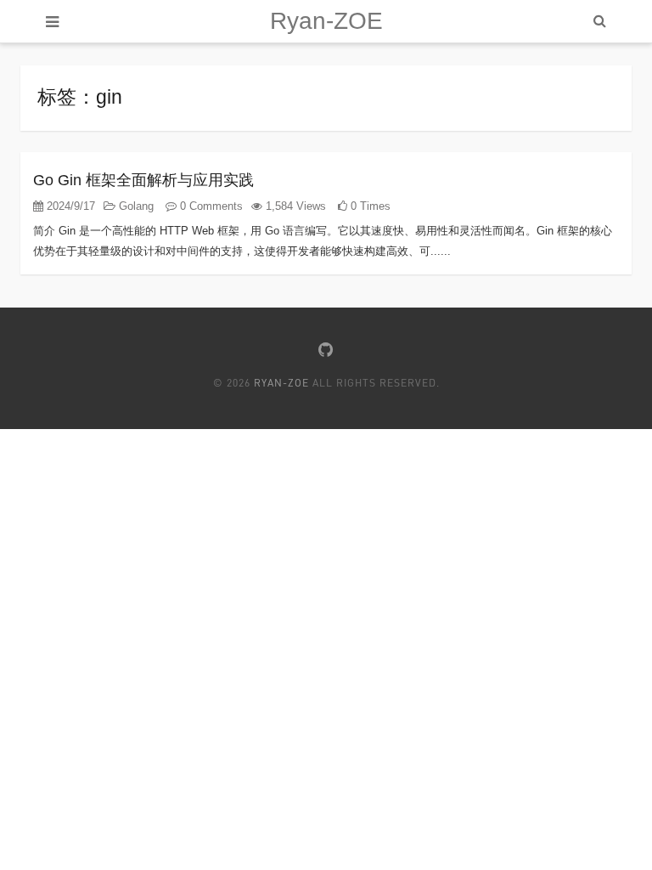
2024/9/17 (69, 206)
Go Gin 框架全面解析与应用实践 (143, 180)
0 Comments (210, 206)
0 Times (369, 206)
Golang (134, 206)
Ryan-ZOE (326, 21)
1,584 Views (294, 206)
